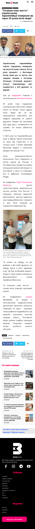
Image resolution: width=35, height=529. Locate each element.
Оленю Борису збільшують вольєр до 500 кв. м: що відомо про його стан (13, 395)
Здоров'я (15, 8)
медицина (10, 335)
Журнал (4, 512)
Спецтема (5, 497)
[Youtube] (28, 467)
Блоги (4, 495)
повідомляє (16, 95)
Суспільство (6, 481)
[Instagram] (13, 467)
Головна (4, 476)
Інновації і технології (8, 490)
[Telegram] (21, 467)
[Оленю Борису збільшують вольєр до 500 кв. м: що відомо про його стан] (29, 396)
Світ (3, 493)
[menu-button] (32, 2)
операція (17, 335)
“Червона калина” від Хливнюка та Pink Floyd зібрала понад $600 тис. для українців (9, 355)
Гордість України (7, 8)
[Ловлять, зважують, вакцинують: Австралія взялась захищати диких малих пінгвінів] (29, 418)
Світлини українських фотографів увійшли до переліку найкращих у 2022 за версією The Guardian (27, 356)
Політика (4, 486)
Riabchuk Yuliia (28, 21)
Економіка (5, 488)
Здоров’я (4, 483)
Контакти (5, 510)
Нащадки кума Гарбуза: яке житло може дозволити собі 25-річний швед (13, 385)
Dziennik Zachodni (24, 98)
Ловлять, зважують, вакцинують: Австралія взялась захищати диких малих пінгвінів (12, 417)
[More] (28, 31)
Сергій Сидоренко (7, 338)
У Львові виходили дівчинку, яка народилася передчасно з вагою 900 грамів (14, 406)
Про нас (4, 507)
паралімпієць (25, 335)
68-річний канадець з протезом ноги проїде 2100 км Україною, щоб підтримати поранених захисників (14, 373)
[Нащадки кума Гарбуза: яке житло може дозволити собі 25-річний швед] (29, 386)
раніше (29, 296)
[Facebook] (6, 467)
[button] (28, 2)
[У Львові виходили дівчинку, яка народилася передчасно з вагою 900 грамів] (29, 407)
